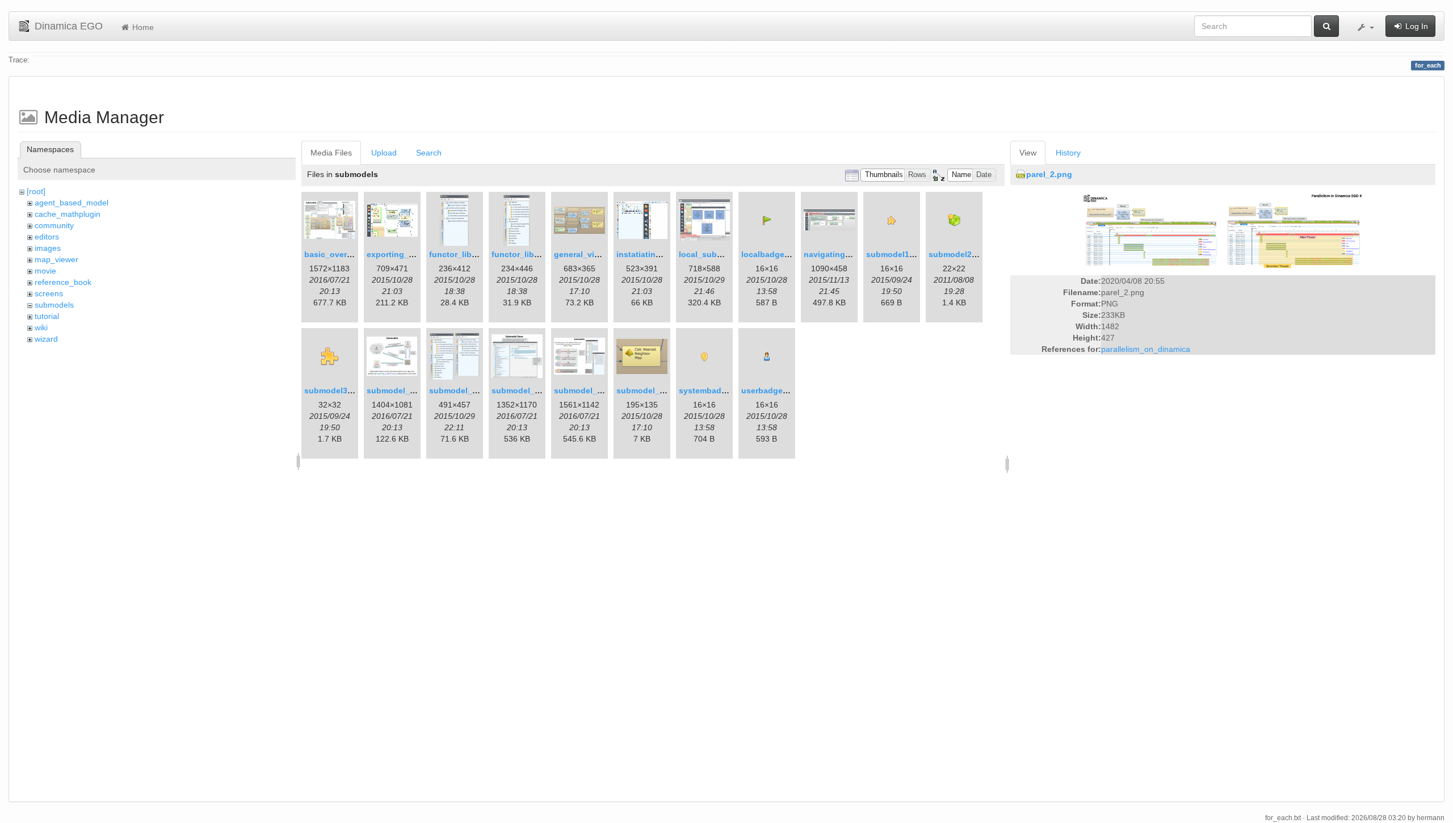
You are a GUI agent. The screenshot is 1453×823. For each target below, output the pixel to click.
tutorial (47, 316)
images (48, 248)
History (1068, 152)
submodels (54, 304)
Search (429, 152)
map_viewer (56, 259)
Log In (1415, 26)
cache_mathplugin (67, 214)
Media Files (331, 152)
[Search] (1326, 26)
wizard (46, 338)
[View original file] (1222, 231)
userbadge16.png (775, 390)
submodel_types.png (595, 390)
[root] (36, 191)
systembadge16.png (718, 390)
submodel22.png (961, 254)
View (1027, 152)
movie (45, 270)
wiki (41, 327)
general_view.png (588, 254)
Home (142, 27)
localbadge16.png (776, 254)
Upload (384, 152)
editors (47, 236)
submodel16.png (898, 254)
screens (49, 293)
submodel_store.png (532, 390)
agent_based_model (71, 202)
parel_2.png (1049, 174)
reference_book (63, 282)
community (54, 225)
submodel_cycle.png (407, 390)
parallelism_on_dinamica (1145, 349)
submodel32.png (336, 390)
